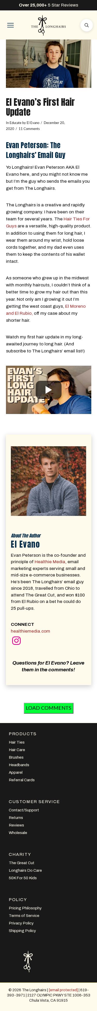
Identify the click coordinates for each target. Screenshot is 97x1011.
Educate (15, 122)
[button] (10, 25)
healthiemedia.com (30, 631)
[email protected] (63, 990)
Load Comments (48, 708)
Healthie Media (50, 561)
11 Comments (29, 128)
